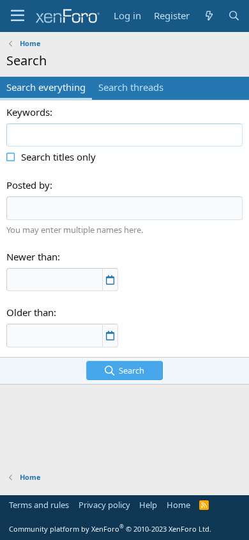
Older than (30, 312)
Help (148, 505)
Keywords (28, 112)
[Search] (234, 16)
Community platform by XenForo (110, 529)
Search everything (46, 87)
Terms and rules (39, 505)
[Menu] (18, 16)
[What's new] (208, 16)
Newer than (31, 256)
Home (178, 505)
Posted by (28, 185)
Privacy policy (104, 505)
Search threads (130, 87)
